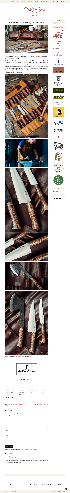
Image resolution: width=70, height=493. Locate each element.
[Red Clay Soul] (35, 10)
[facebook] (60, 198)
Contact (23, 1)
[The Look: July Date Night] (43, 384)
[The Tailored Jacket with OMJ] (32, 384)
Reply (7, 465)
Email (6, 435)
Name (6, 430)
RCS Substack (44, 1)
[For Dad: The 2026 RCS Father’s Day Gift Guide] (46, 480)
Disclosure (30, 1)
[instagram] (57, 198)
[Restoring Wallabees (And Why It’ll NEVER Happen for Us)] (35, 480)
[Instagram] (55, 1)
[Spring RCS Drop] (58, 480)
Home (12, 1)
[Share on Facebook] (9, 397)
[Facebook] (57, 1)
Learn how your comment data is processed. (29, 449)
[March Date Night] (23, 480)
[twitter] (54, 198)
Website (6, 441)
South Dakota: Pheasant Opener (41, 403)
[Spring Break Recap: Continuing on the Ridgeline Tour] (11, 480)
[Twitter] (53, 1)
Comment (7, 415)
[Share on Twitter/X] (11, 397)
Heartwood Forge (32, 64)
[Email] (61, 1)
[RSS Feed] (59, 1)
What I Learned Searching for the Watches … (21, 392)
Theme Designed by (58, 491)
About (17, 1)
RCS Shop (37, 1)
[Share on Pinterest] (12, 397)
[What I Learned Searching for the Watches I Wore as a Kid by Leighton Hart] (21, 384)
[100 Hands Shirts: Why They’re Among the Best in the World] (10, 384)
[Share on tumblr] (14, 397)
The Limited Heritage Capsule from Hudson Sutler (15, 404)
